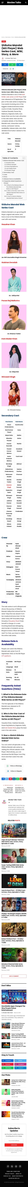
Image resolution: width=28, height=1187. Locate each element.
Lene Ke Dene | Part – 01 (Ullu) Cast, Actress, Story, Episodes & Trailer (14, 891)
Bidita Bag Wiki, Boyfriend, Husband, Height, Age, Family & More (18, 1092)
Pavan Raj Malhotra (12, 166)
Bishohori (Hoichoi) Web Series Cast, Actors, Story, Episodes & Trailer (12, 966)
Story (5, 177)
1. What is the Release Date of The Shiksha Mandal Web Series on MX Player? (15, 187)
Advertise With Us (14, 1178)
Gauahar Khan (10, 162)
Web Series (7, 37)
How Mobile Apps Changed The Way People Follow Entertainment (13, 1008)
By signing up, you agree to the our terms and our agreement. (14, 1150)
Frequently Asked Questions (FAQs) (12, 182)
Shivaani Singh (10, 170)
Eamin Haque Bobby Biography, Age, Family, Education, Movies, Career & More (18, 1103)
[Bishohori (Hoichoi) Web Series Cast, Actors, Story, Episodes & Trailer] (14, 955)
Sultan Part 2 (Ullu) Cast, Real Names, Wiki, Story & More (19, 1081)
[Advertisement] (14, 21)
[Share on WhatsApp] (12, 64)
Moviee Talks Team (11, 58)
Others (4, 1003)
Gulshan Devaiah (11, 164)
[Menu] (3, 2)
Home (3, 37)
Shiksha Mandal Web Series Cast (13, 160)
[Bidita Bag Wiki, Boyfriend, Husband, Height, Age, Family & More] (6, 1092)
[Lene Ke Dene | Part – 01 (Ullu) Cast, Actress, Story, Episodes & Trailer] (14, 881)
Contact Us (7, 1176)
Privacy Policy (18, 1150)
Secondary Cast (9, 172)
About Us (18, 1173)
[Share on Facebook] (5, 64)
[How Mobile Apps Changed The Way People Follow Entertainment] (14, 997)
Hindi (12, 37)
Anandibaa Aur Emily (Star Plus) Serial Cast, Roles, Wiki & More (20, 790)
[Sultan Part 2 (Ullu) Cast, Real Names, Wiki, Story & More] (6, 1082)
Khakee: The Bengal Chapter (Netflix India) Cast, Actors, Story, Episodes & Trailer (14, 915)
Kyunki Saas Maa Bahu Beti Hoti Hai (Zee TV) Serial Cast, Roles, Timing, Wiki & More (18, 1114)
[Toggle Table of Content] (23, 158)
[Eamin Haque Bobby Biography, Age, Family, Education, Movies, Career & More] (6, 1103)
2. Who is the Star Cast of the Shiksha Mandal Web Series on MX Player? (16, 192)
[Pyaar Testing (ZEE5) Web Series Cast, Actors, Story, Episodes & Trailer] (14, 856)
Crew (5, 174)
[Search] (25, 2)
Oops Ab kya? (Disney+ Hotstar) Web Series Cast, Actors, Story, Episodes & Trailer (13, 841)
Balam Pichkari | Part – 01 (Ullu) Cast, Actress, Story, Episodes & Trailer (13, 940)
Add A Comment (14, 976)
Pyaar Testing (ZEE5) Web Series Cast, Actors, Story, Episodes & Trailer (13, 867)
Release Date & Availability (12, 179)
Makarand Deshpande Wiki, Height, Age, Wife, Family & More (8, 790)
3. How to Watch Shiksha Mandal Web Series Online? (15, 197)
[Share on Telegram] (19, 64)
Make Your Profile (17, 1176)
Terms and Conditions (13, 1171)
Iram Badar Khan (11, 168)
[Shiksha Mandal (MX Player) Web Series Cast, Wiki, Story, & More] (14, 85)
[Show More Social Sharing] (24, 64)
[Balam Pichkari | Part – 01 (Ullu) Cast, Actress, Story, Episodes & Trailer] (14, 930)
